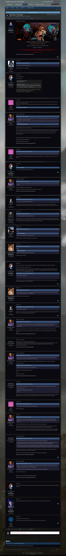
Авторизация (50, 14)
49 (20, 18)
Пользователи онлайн (30, 7)
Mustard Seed (11, 219)
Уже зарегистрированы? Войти (47, 1)
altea (25, 213)
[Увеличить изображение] (37, 31)
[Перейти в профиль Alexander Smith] (11, 117)
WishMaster (11, 341)
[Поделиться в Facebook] (9, 541)
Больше (48, 5)
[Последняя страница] (34, 18)
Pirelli (11, 523)
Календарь (12, 7)
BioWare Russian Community (15, 2)
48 (18, 18)
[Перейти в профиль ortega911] (11, 200)
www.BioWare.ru (9, 4)
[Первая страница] (6, 18)
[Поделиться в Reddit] (6, 541)
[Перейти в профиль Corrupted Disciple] (11, 247)
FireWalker (10, 68)
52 (25, 18)
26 (59, 14)
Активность (31, 4)
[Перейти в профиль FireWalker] (11, 64)
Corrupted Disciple (11, 252)
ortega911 (11, 204)
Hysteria (11, 508)
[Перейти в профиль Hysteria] (11, 503)
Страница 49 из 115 (38, 18)
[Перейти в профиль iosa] (10, 102)
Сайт (25, 4)
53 (27, 18)
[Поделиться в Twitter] (8, 541)
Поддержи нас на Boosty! (40, 4)
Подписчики (55, 14)
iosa (11, 106)
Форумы (7, 7)
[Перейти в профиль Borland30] (11, 229)
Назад (9, 18)
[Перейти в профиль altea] (11, 77)
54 (29, 18)
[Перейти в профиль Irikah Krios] (7, 15)
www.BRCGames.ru (18, 4)
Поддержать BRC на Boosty (33, 12)
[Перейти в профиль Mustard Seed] (11, 214)
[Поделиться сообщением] (59, 21)
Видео (34, 47)
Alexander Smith (11, 121)
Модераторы (23, 7)
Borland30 (11, 233)
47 (16, 18)
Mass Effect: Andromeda (26, 16)
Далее (32, 18)
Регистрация (57, 1)
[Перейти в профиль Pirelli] (11, 519)
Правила (17, 7)
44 (11, 18)
